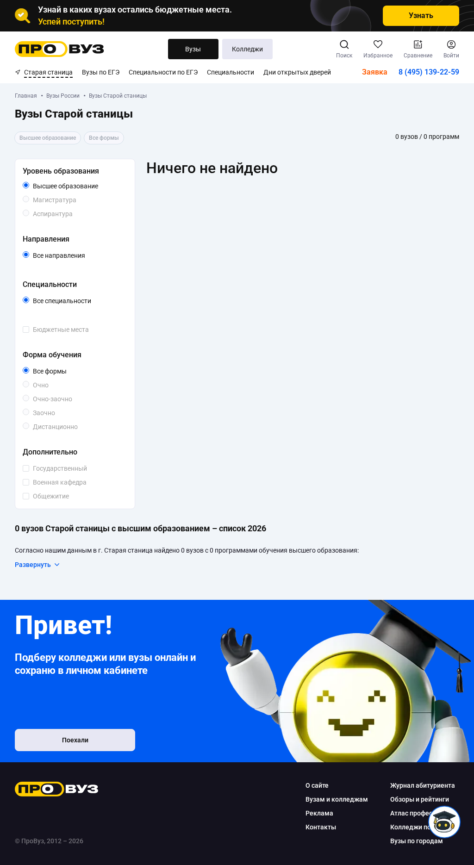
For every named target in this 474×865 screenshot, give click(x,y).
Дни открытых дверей (297, 72)
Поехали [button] (75, 740)
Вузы (193, 49)
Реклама (319, 813)
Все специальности (78, 301)
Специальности (230, 72)
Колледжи (247, 49)
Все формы (60, 371)
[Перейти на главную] (59, 49)
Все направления (78, 256)
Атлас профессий (416, 813)
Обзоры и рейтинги (419, 799)
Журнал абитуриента (422, 785)
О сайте (317, 785)
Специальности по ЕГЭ (163, 72)
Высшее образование (78, 186)
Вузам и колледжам (337, 799)
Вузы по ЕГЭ (100, 72)
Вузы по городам (416, 841)
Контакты (321, 827)
